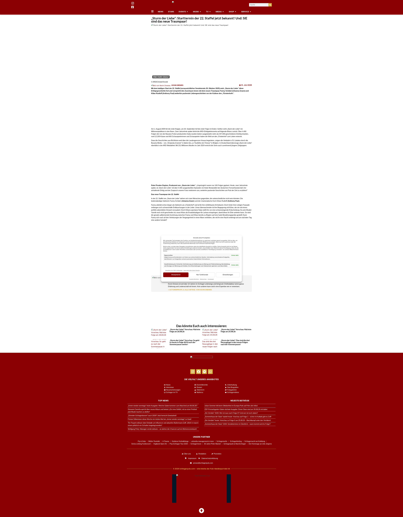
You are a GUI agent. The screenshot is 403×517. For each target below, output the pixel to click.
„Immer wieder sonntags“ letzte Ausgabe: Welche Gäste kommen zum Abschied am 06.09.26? (162, 406)
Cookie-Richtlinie (194, 279)
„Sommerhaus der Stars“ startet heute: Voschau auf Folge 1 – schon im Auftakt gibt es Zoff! (237, 417)
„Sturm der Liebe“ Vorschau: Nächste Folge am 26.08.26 (185, 330)
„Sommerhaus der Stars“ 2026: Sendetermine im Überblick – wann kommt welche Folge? (237, 424)
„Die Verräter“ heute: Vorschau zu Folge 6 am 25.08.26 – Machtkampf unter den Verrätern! (237, 420)
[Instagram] (192, 371)
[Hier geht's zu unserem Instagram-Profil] (132, 3)
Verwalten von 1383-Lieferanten (173, 270)
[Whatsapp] (210, 371)
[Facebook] (198, 371)
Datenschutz (203, 279)
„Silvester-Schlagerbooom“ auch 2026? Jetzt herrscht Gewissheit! (152, 415)
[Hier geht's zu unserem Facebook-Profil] (132, 7)
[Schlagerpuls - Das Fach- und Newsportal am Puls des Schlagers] (201, 4)
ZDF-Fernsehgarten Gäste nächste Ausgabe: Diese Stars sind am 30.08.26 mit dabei (235, 409)
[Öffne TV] (210, 11)
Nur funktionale (202, 275)
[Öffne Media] (223, 11)
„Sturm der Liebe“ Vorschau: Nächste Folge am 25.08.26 (236, 330)
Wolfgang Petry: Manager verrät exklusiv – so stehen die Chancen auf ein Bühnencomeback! (162, 429)
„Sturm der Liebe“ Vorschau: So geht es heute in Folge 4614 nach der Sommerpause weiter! (184, 342)
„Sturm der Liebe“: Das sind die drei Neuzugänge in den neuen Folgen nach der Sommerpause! (235, 342)
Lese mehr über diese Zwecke (191, 270)
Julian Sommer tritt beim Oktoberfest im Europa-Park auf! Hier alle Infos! (231, 406)
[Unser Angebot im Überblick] (152, 11)
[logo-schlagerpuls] (201, 361)
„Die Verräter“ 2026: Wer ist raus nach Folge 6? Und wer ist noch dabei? (231, 413)
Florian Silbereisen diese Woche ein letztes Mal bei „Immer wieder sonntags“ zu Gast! (159, 419)
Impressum (211, 279)
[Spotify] (204, 371)
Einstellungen (228, 275)
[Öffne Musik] (200, 11)
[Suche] (270, 4)
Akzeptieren (176, 275)
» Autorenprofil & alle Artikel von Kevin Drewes (190, 290)
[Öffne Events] (187, 11)
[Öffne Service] (250, 11)
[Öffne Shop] (235, 11)
